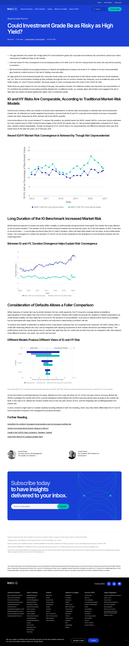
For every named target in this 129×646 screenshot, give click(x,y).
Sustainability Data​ (31, 618)
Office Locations (89, 622)
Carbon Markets (31, 611)
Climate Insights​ (31, 613)
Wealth (67, 627)
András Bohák (29, 39)
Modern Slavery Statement (111, 602)
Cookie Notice (38, 641)
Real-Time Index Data (51, 616)
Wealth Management (32, 595)
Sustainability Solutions (13, 604)
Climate (48, 606)
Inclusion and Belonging (91, 604)
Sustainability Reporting (33, 620)
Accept (93, 640)
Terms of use (107, 597)
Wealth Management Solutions (15, 611)
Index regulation (108, 606)
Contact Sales (114, 9)
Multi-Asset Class (31, 627)
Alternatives (68, 595)
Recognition (88, 613)
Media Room (88, 611)
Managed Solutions (32, 602)
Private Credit (68, 609)
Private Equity (68, 611)
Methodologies (50, 618)
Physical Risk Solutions (33, 616)
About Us (87, 597)
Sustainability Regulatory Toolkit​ (15, 609)
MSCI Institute (88, 618)
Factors (48, 597)
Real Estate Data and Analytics (15, 602)
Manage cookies (108, 615)
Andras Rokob (39, 39)
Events (86, 606)
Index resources (50, 620)
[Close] (126, 640)
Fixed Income (30, 625)
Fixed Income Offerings (13, 597)
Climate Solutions (11, 606)
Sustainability (49, 604)
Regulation (68, 620)
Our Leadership (89, 600)
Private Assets (30, 629)
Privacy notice (107, 600)
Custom (48, 611)
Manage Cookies (78, 640)
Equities (29, 622)
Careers (87, 620)
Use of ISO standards (109, 604)
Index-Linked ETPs (51, 613)
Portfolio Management (32, 600)
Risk (66, 622)
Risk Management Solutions (14, 616)
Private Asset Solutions (13, 600)
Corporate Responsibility (91, 602)
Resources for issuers (109, 609)
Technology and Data (90, 616)
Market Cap (49, 595)
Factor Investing (31, 609)
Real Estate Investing (32, 604)
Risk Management (31, 597)
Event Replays (88, 609)
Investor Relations (89, 625)
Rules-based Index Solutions (14, 595)
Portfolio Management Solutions (15, 613)
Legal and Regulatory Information (112, 595)
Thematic (48, 609)
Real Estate (30, 632)
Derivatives (68, 600)
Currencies (68, 597)
